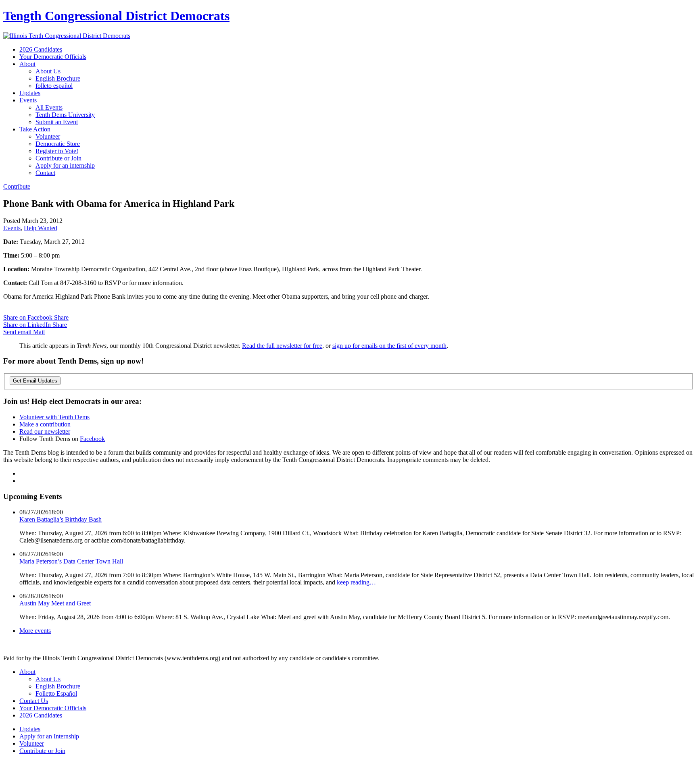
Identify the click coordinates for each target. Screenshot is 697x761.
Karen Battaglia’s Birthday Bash (60, 519)
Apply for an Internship (49, 736)
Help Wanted (40, 228)
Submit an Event (56, 122)
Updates (29, 92)
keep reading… (356, 582)
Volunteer (47, 136)
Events (28, 100)
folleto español (54, 85)
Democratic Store (57, 143)
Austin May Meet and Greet (55, 603)
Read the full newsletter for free (282, 345)
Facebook (92, 438)
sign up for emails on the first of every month (389, 345)
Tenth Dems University (65, 114)
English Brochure (57, 78)
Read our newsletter (44, 431)
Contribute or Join (58, 158)
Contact (45, 172)
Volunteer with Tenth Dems (54, 417)
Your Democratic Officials (52, 56)
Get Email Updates (35, 381)
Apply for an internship (65, 165)
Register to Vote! (56, 151)
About (27, 63)
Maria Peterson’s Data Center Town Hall (71, 561)
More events (35, 630)
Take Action (34, 129)
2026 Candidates (40, 49)
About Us (48, 71)
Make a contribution (45, 424)
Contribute (16, 186)
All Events (49, 107)
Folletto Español (56, 693)
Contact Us (33, 700)
